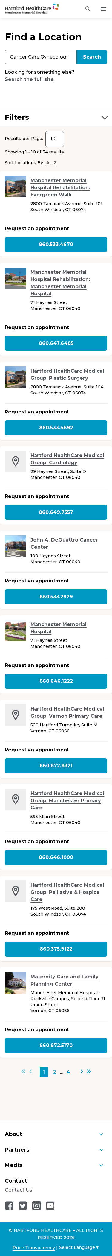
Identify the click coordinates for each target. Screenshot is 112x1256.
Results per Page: (24, 138)
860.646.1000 (56, 857)
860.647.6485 (56, 343)
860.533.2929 (56, 596)
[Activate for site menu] (103, 9)
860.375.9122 (56, 949)
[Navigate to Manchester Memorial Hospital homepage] (24, 9)
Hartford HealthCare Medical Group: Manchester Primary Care (67, 801)
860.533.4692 (56, 428)
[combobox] (41, 57)
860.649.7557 (56, 512)
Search (92, 57)
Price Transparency (34, 1247)
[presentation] (15, 186)
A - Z (51, 162)
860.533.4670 (56, 244)
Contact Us (18, 1190)
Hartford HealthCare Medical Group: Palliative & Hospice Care (67, 892)
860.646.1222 (56, 681)
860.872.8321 (56, 765)
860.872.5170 (56, 1045)
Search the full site (29, 79)
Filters (17, 117)
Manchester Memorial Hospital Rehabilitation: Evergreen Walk (60, 188)
